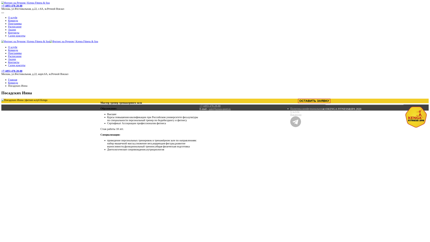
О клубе (12, 17)
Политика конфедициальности (308, 108)
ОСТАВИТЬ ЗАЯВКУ (314, 101)
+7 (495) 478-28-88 (11, 5)
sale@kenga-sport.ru (220, 109)
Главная (12, 79)
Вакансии (296, 114)
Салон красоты (16, 35)
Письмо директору (392, 114)
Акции (12, 29)
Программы (15, 23)
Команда (13, 20)
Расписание (15, 26)
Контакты (13, 32)
